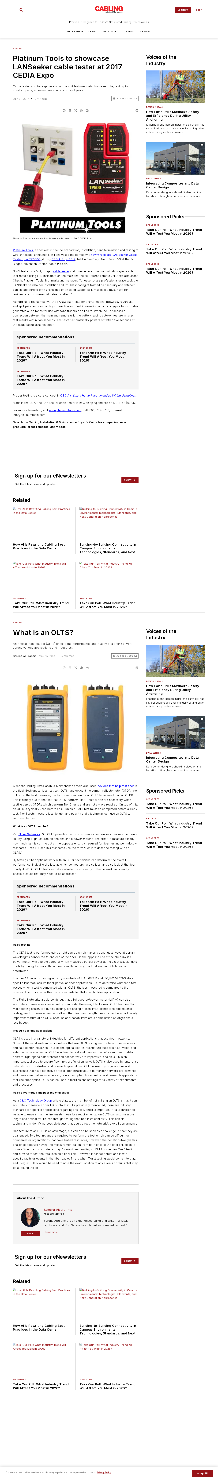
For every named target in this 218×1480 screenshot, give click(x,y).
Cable (92, 31)
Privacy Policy (104, 1472)
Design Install (110, 31)
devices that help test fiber (116, 786)
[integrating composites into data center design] (175, 158)
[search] (21, 10)
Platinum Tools (23, 250)
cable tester (61, 271)
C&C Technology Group (36, 1100)
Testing (129, 31)
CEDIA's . (98, 395)
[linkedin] (69, 110)
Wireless (145, 31)
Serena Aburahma (24, 656)
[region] (109, 1473)
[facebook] (64, 110)
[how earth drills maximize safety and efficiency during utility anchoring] (175, 86)
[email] (87, 110)
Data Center (75, 31)
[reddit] (81, 110)
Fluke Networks (29, 834)
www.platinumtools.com (65, 410)
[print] (137, 110)
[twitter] (75, 110)
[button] (15, 10)
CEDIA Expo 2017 (63, 259)
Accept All (202, 1473)
